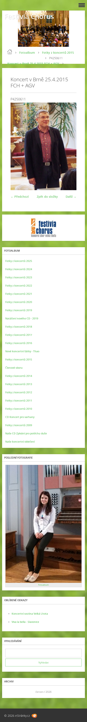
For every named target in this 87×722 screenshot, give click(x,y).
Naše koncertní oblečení (20, 441)
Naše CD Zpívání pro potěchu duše (26, 433)
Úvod (9, 51)
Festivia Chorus (29, 16)
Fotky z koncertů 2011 (18, 400)
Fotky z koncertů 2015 (58, 53)
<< (9, 692)
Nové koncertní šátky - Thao (22, 351)
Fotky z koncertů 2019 (18, 310)
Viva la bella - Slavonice (25, 622)
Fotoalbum (27, 53)
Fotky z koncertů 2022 (18, 285)
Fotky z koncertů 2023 (18, 277)
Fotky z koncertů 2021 (18, 294)
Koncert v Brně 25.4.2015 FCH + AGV (33, 63)
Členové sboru (14, 368)
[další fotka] (69, 146)
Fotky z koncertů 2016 (18, 343)
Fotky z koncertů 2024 (18, 269)
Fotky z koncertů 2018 (18, 326)
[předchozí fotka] (17, 146)
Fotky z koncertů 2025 (18, 261)
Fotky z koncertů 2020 (18, 302)
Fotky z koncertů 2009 (18, 425)
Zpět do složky (47, 197)
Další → (71, 197)
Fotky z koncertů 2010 (18, 409)
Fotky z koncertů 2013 (18, 384)
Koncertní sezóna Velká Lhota (30, 613)
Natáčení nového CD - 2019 (21, 318)
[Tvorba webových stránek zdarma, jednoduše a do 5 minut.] (34, 716)
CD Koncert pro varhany (19, 417)
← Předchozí (20, 197)
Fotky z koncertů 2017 (18, 335)
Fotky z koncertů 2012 (18, 392)
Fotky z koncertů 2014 (18, 376)
